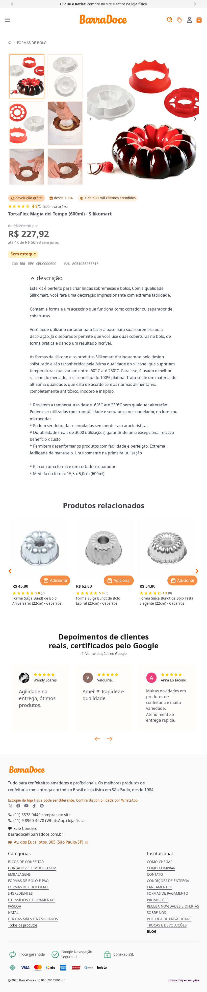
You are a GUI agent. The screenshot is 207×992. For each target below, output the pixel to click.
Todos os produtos (22, 925)
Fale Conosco (24, 828)
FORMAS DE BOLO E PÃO (28, 880)
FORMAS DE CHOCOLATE (28, 887)
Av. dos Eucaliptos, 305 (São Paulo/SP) (48, 842)
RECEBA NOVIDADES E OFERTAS (173, 906)
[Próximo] (194, 3)
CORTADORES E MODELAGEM (32, 868)
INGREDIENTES (20, 893)
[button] (189, 19)
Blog (152, 931)
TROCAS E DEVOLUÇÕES (167, 925)
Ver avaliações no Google (105, 653)
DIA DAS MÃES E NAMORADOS (33, 919)
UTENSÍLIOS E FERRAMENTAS (31, 900)
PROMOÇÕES (157, 900)
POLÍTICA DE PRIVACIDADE (169, 919)
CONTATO (155, 874)
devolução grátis (28, 198)
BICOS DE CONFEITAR (26, 861)
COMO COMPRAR (161, 868)
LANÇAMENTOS (159, 887)
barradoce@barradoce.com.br (35, 834)
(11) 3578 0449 (26, 815)
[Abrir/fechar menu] (7, 20)
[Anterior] (13, 3)
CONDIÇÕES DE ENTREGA (168, 880)
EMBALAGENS (19, 874)
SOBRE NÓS (156, 912)
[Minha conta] (189, 20)
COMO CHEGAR (159, 861)
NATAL (13, 912)
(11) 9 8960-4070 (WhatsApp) (39, 820)
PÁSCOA (14, 906)
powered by (183, 980)
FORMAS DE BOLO (32, 42)
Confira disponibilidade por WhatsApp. (107, 800)
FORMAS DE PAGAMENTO (167, 893)
